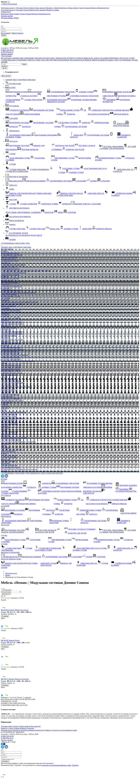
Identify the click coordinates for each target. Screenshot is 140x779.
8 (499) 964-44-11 (7, 52)
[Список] (4, 588)
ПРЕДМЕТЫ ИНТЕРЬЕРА (59, 60)
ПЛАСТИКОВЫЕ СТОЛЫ (11, 365)
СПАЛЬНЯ (104, 58)
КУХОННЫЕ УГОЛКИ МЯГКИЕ (13, 273)
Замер (75, 8)
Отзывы (87, 8)
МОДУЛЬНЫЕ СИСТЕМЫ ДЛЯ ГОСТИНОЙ (18, 292)
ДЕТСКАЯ (124, 58)
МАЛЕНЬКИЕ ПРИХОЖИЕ (11, 332)
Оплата (26, 8)
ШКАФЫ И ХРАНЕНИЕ (17, 60)
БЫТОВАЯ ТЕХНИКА (9, 283)
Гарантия (30, 728)
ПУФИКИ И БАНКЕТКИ (10, 343)
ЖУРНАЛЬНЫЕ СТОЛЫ (10, 296)
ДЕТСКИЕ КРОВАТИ (9, 351)
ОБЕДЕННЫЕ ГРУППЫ (10, 269)
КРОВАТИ (5, 314)
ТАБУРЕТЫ (5, 263)
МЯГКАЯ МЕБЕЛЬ (99, 60)
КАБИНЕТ (5, 426)
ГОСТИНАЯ (78, 58)
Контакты (63, 8)
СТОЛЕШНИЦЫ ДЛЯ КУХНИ (13, 243)
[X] (4, 744)
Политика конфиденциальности (33, 730)
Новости (32, 8)
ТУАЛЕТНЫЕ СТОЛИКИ (10, 318)
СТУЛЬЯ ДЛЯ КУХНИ (9, 261)
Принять (75, 765)
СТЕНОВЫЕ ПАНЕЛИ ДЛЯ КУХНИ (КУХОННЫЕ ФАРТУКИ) (25, 271)
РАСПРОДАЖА (49, 58)
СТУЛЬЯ (4, 60)
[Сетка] (2, 588)
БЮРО (3, 446)
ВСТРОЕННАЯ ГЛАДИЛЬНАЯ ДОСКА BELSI (19, 469)
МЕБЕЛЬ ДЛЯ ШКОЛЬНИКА (12, 349)
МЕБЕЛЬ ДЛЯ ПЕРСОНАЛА (12, 418)
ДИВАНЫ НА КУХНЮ (10, 275)
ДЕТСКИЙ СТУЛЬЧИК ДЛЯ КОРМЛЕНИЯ (17, 361)
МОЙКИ (4, 277)
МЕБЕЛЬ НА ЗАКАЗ (92, 58)
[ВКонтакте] (2, 744)
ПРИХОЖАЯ (114, 58)
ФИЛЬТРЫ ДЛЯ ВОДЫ (10, 279)
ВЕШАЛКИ (5, 338)
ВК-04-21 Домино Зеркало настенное (15, 679)
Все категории (6, 58)
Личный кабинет (7, 18)
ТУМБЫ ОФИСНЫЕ (9, 414)
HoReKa (110, 60)
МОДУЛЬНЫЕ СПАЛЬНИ (11, 312)
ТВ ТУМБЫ (5, 298)
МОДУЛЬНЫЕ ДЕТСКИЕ (11, 347)
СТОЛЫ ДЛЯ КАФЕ (9, 455)
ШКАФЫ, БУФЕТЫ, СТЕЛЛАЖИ (14, 438)
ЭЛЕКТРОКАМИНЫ (9, 294)
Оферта (48, 730)
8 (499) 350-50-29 (7, 50)
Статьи (81, 8)
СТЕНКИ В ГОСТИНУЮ (10, 290)
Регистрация (12, 4)
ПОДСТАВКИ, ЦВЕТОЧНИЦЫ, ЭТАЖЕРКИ (18, 442)
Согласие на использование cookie (64, 730)
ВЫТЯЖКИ (5, 285)
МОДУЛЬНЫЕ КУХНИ (10, 253)
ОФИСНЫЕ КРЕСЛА (9, 391)
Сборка (70, 8)
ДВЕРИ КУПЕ (60, 58)
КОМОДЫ (5, 300)
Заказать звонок (7, 16)
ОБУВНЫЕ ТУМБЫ (8, 336)
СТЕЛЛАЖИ (6, 402)
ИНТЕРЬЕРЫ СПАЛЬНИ (10, 310)
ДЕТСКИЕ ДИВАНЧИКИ (11, 359)
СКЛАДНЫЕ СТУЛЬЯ (9, 385)
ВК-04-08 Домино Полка (10, 640)
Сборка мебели (24, 726)
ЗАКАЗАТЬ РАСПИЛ (55, 473)
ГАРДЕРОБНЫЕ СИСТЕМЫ (12, 324)
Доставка (19, 8)
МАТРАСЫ (5, 316)
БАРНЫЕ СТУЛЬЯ (8, 267)
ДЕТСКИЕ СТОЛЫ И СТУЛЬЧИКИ (14, 355)
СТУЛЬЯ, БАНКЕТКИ (9, 432)
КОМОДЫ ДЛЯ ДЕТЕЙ (10, 357)
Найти (24, 64)
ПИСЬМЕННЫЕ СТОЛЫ (10, 369)
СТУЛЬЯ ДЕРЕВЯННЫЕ (10, 381)
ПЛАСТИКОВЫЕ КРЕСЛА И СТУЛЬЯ (16, 387)
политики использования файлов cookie (56, 765)
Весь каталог (6, 76)
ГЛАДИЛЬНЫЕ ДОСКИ (128, 60)
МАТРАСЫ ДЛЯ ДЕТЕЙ (10, 353)
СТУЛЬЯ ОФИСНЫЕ (9, 379)
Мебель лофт (5, 459)
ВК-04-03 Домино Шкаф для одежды (14, 610)
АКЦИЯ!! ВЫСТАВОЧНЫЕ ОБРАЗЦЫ (27, 58)
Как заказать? (41, 8)
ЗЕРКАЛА (31, 60)
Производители (103, 8)
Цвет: (3, 618)
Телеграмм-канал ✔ (8, 8)
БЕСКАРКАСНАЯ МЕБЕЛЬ (81, 60)
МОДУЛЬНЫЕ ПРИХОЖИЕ (11, 334)
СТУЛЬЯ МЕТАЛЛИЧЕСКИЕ (12, 383)
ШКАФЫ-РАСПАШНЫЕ (10, 398)
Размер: (4, 612)
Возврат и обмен (53, 8)
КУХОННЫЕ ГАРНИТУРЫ (11, 255)
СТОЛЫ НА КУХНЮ (9, 257)
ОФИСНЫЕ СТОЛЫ (9, 416)
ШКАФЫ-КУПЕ (7, 397)
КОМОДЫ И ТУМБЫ (9, 434)
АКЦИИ (4, 62)
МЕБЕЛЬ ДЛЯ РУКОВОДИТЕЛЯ (13, 412)
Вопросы (93, 8)
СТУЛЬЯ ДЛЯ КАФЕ (9, 457)
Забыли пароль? (17, 33)
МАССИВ (45, 60)
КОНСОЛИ (5, 444)
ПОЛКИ (4, 404)
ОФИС (38, 60)
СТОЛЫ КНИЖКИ (8, 259)
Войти (5, 4)
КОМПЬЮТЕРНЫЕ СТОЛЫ (12, 373)
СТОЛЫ (131, 58)
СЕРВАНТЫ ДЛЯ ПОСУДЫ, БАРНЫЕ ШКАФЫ (19, 302)
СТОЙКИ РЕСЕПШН (9, 424)
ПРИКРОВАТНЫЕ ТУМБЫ (11, 322)
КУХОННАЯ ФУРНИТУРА (11, 286)
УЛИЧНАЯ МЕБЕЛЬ (9, 465)
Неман (7, 575)
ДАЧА (116, 60)
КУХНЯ (70, 58)
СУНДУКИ (5, 406)
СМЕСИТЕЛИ (6, 281)
